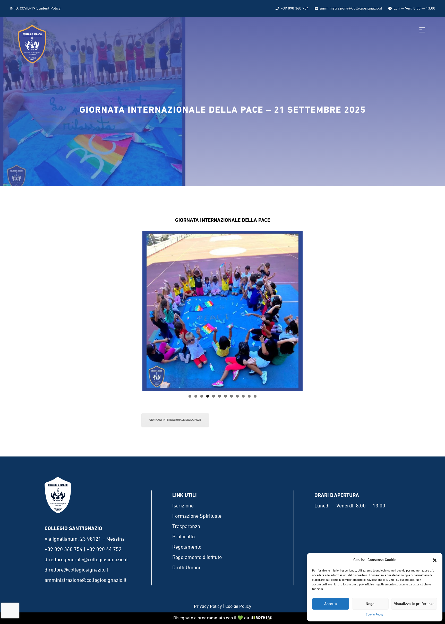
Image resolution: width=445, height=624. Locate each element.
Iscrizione (183, 505)
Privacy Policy (208, 606)
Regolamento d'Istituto (197, 557)
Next (310, 311)
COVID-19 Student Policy (40, 8)
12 (255, 396)
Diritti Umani (186, 567)
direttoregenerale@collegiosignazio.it (86, 559)
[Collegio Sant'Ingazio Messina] (58, 501)
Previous (135, 311)
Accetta (330, 604)
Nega (370, 604)
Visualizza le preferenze (414, 604)
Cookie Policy (374, 614)
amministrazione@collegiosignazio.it (351, 8)
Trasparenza (186, 526)
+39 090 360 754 (295, 8)
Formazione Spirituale (196, 516)
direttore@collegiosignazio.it (76, 570)
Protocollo (183, 536)
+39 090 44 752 (104, 549)
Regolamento (186, 547)
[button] (434, 560)
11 (249, 396)
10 (243, 396)
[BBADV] (261, 618)
